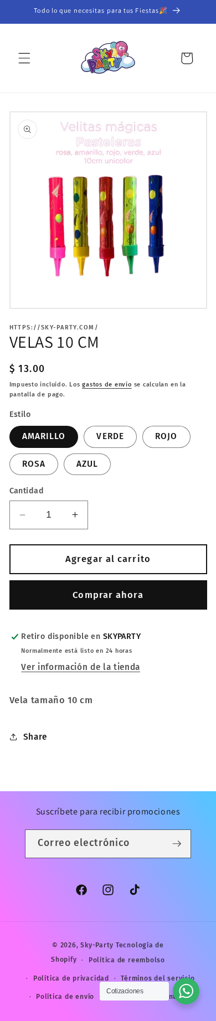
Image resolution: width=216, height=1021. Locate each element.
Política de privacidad (71, 978)
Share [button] (35, 737)
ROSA (33, 464)
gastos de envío (107, 384)
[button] (24, 58)
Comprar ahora (108, 595)
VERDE (110, 436)
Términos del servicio (157, 978)
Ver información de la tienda (80, 667)
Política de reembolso (127, 960)
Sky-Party (97, 945)
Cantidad (26, 491)
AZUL (87, 464)
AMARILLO (44, 436)
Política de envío (65, 997)
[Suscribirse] (176, 843)
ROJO (166, 436)
